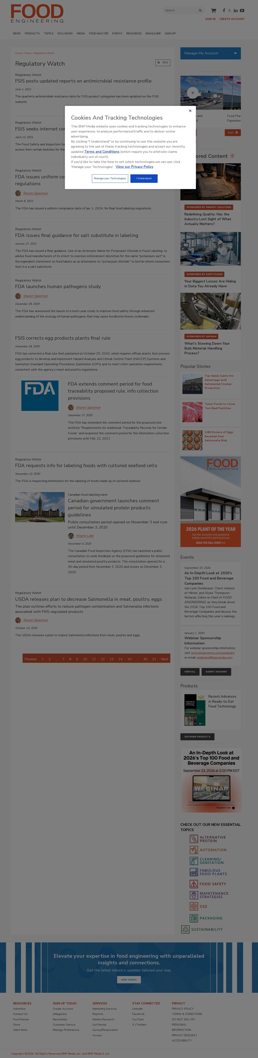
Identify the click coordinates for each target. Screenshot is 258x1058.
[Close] (190, 110)
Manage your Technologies (110, 178)
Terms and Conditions (102, 151)
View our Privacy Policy (134, 166)
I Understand (144, 178)
